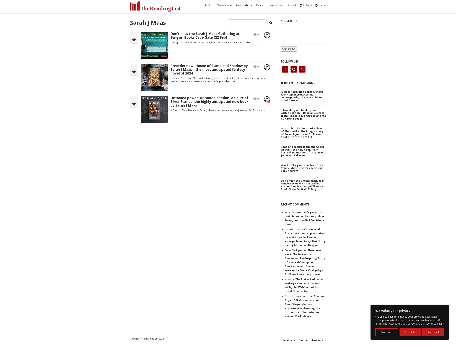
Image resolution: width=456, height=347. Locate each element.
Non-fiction (224, 5)
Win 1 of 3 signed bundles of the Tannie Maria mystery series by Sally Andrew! (302, 168)
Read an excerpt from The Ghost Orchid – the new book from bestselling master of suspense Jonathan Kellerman (302, 151)
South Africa (243, 5)
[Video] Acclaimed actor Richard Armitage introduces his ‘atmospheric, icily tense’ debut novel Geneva (302, 96)
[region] (409, 322)
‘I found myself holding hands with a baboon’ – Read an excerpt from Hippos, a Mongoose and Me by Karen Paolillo (303, 114)
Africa (259, 5)
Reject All (410, 332)
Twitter (304, 340)
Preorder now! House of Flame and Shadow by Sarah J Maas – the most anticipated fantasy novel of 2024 (209, 69)
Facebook (288, 340)
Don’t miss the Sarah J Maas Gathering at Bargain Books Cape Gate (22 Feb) (205, 35)
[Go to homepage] (159, 6)
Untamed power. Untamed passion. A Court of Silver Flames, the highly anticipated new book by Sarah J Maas (209, 102)
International (275, 5)
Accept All (433, 332)
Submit (307, 5)
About (292, 5)
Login (322, 5)
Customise (387, 332)
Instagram (319, 340)
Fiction (208, 5)
